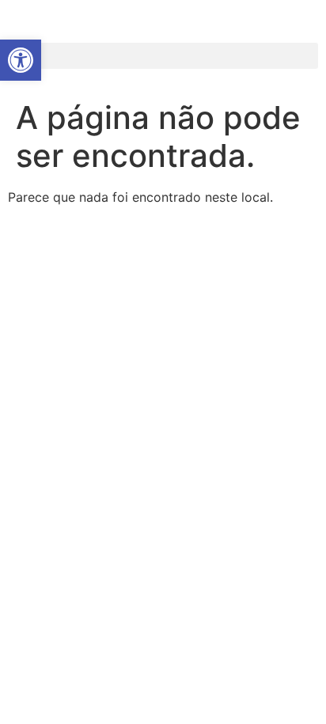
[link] (20, 60)
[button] (163, 56)
